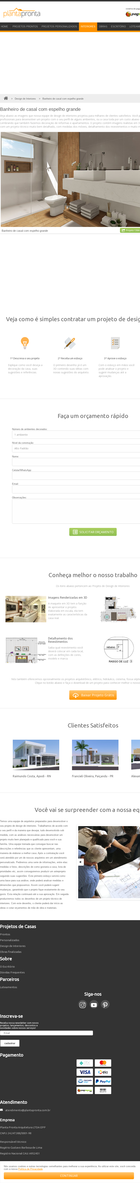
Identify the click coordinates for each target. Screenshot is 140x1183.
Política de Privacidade (30, 1169)
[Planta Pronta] (20, 16)
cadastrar (9, 1043)
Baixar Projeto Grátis (97, 695)
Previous (80, 862)
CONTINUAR (69, 1176)
